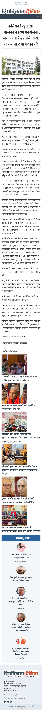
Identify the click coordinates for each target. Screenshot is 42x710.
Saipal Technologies (25, 708)
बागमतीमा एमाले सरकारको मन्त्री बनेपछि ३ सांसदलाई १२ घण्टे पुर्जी (18, 407)
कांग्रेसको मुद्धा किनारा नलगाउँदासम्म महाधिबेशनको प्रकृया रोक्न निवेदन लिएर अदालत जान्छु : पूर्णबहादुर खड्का (21, 437)
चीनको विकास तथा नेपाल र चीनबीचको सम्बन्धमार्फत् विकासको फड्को (21, 651)
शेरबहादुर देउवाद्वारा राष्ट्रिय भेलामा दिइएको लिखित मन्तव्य (21, 579)
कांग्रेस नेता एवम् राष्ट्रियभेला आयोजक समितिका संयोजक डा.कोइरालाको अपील (21, 627)
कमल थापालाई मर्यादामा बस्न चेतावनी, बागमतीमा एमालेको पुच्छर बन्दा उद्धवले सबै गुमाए (21, 529)
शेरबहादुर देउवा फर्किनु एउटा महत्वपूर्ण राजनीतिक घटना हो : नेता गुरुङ (21, 601)
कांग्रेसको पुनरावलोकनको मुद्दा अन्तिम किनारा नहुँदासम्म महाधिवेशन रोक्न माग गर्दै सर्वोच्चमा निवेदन (20, 470)
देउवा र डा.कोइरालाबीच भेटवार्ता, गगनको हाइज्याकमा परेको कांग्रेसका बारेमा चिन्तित (18, 500)
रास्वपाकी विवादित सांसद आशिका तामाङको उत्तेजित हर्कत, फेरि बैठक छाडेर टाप (19, 378)
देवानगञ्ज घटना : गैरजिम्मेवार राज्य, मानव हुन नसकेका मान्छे (20, 556)
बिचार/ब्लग (23, 538)
